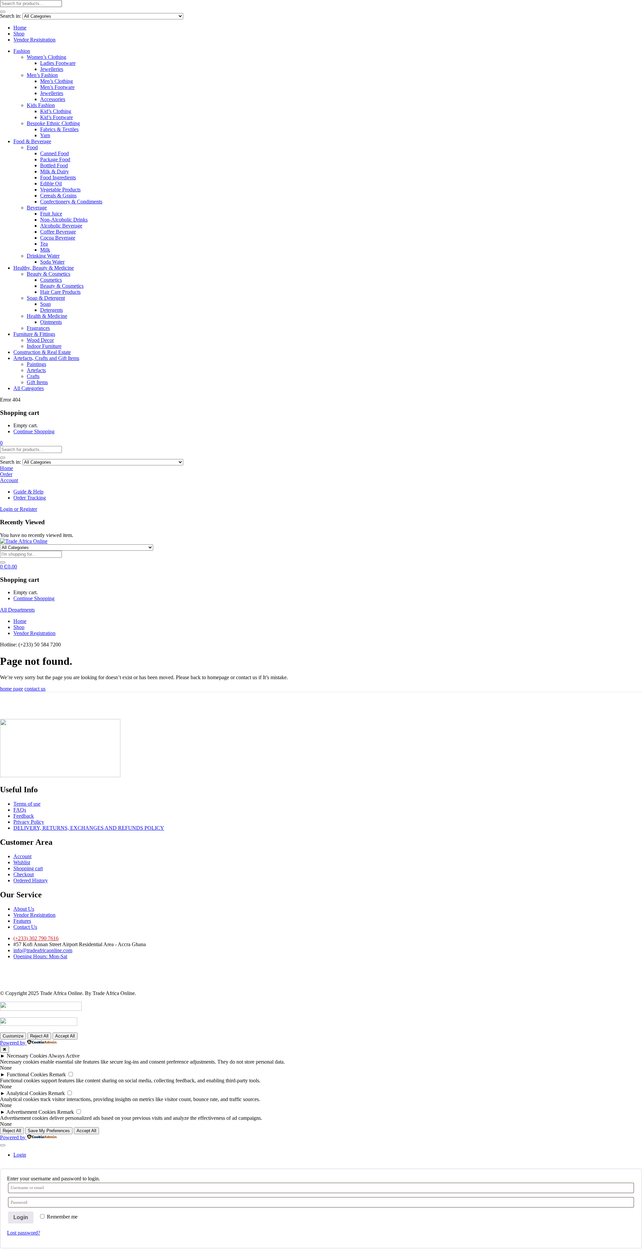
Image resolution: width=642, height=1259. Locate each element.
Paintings (36, 364)
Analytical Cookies (26, 1093)
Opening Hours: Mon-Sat (40, 956)
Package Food (55, 159)
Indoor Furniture (44, 346)
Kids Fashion (41, 105)
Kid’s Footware (56, 117)
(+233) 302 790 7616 (36, 938)
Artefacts (36, 370)
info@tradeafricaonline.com (42, 950)
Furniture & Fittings (34, 334)
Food (32, 147)
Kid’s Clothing (55, 111)
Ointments (51, 322)
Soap (45, 304)
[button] (1, 443)
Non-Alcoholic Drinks (64, 219)
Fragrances (38, 328)
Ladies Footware (58, 63)
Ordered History (30, 880)
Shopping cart (28, 868)
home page (11, 689)
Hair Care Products (60, 292)
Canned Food (54, 153)
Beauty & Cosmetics (48, 274)
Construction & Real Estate (42, 352)
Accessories (52, 99)
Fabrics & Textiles (59, 129)
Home (19, 27)
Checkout (23, 874)
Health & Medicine (47, 316)
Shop (18, 33)
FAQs (19, 810)
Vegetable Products (60, 189)
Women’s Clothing (46, 57)
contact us (34, 689)
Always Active (64, 1056)
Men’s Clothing (56, 81)
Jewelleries (51, 69)
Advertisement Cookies (31, 1112)
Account (22, 856)
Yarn (45, 135)
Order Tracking (29, 498)
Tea (44, 244)
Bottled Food (54, 165)
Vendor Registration (34, 39)
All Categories (28, 388)
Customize (13, 1036)
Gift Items (37, 382)
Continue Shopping (34, 431)
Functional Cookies (27, 1074)
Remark (57, 1074)
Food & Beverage (32, 141)
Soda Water (52, 262)
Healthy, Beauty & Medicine (43, 268)
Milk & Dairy (54, 171)
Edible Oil (51, 183)
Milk (45, 250)
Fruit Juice (51, 213)
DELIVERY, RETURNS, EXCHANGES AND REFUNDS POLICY (88, 828)
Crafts (33, 376)
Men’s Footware (57, 87)
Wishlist (21, 862)
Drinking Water (43, 256)
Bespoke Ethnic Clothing (53, 123)
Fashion (21, 51)
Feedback (23, 816)
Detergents (51, 310)
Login (20, 1217)
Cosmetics (51, 280)
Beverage (37, 207)
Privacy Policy (28, 822)
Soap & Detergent (46, 298)
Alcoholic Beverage (61, 226)
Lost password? (23, 1233)
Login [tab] (19, 1155)
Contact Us (25, 927)
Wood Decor (40, 340)
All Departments (17, 610)
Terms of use (26, 804)
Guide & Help (28, 491)
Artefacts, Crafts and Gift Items (46, 358)
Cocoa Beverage (57, 238)
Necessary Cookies (27, 1056)
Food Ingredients (58, 177)
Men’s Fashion (42, 75)
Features (22, 921)
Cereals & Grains (58, 195)
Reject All (39, 1036)
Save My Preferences (49, 1130)
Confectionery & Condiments (71, 201)
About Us (23, 909)
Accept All (65, 1036)
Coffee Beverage (58, 232)
